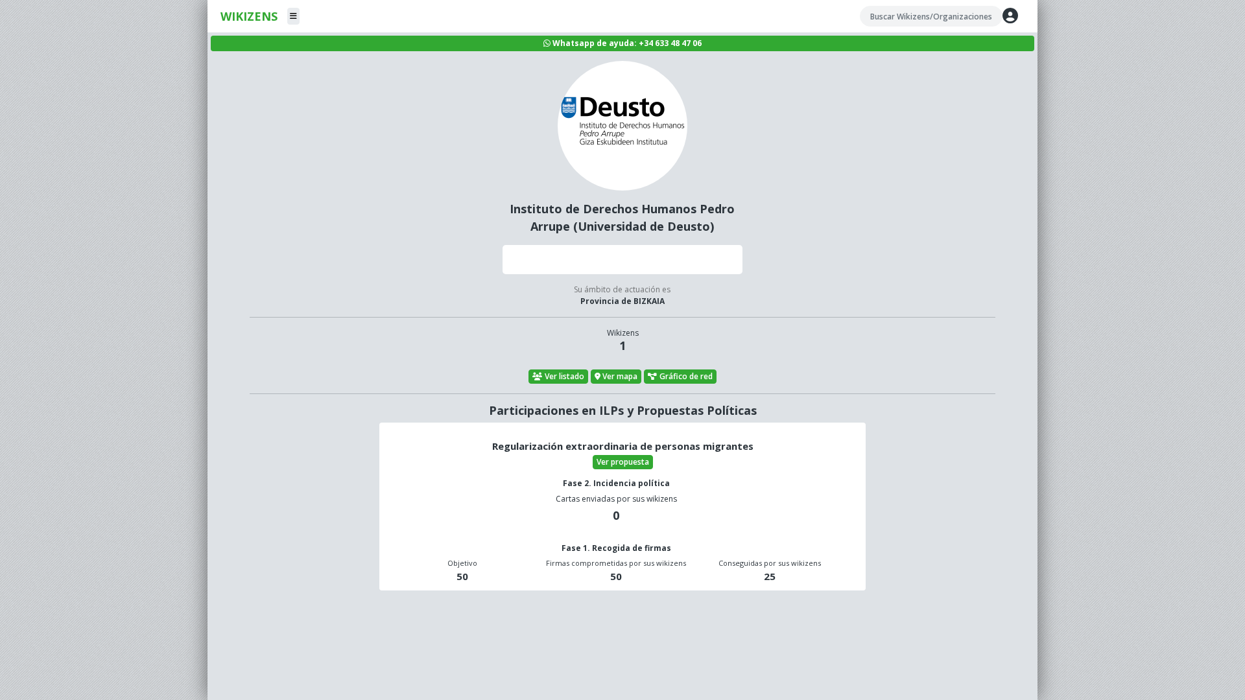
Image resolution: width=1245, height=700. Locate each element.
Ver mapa (619, 376)
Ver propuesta (623, 461)
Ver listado (564, 376)
